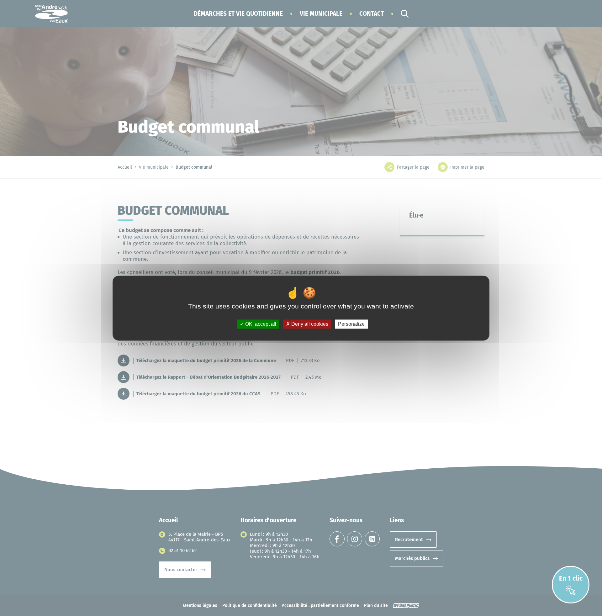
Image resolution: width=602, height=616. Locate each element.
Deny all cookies (309, 324)
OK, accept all (260, 324)
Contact (371, 13)
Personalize (351, 324)
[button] (238, 13)
